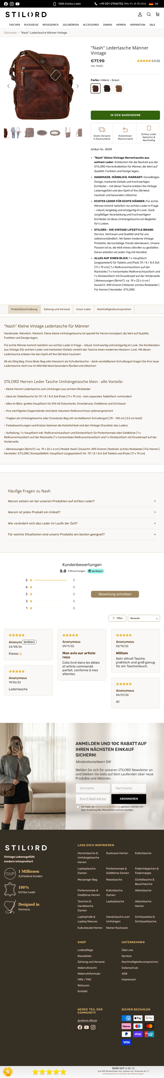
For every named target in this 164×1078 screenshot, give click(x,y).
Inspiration (137, 24)
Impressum (129, 979)
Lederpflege (85, 950)
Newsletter (85, 956)
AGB (124, 973)
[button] (144, 61)
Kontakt (82, 991)
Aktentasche (143, 890)
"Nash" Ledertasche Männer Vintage (44, 32)
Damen (107, 24)
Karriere (127, 956)
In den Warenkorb (125, 115)
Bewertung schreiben (115, 594)
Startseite (10, 32)
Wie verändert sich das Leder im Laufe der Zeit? (42, 523)
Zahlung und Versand (91, 962)
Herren (121, 24)
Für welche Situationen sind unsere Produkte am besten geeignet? (56, 534)
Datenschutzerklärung (108, 806)
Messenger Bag (87, 879)
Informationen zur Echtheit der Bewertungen (123, 1074)
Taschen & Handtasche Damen (85, 906)
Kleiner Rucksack (117, 928)
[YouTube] (17, 4)
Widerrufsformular (89, 973)
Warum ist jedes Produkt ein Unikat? (34, 512)
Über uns (127, 950)
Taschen (14, 24)
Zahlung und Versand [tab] (57, 309)
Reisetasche (114, 879)
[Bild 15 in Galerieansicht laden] (43, 84)
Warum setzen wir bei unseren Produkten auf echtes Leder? (51, 501)
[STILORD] (26, 14)
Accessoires (91, 24)
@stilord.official (87, 1020)
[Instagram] (12, 4)
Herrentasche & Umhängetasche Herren (88, 858)
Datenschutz (130, 968)
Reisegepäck (51, 24)
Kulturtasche (143, 853)
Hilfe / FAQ (84, 979)
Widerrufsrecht (87, 968)
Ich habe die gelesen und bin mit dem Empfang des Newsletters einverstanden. (112, 808)
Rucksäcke (31, 24)
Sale (152, 24)
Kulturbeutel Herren (90, 928)
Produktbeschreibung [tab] (24, 309)
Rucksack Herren (117, 853)
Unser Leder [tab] (83, 309)
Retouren (83, 985)
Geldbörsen (71, 24)
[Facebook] (6, 4)
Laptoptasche (115, 901)
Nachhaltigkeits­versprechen (140, 962)
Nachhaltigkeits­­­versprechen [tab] (114, 309)
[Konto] (139, 14)
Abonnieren (129, 798)
